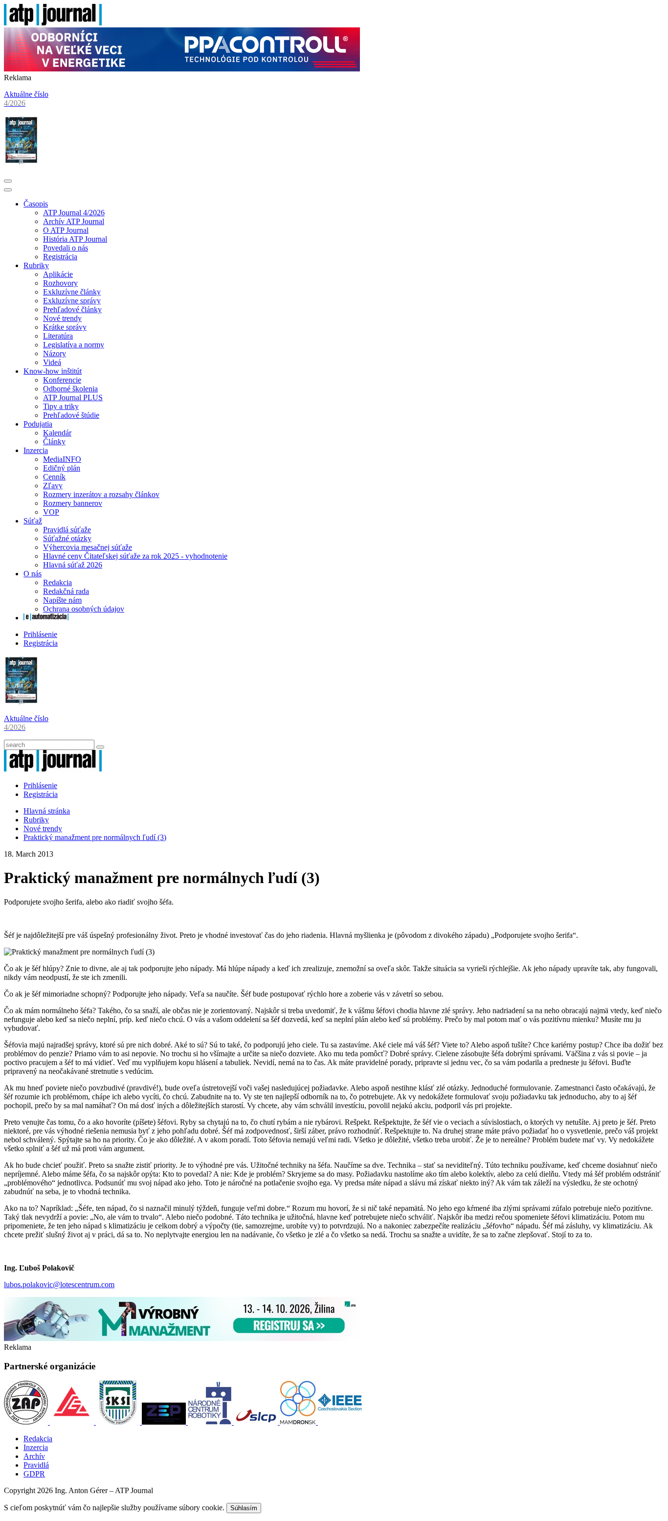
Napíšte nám (62, 600)
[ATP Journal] (53, 23)
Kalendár (57, 433)
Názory (54, 353)
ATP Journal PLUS (73, 397)
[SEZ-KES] (73, 1422)
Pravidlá (36, 1465)
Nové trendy (62, 318)
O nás (32, 573)
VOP (51, 512)
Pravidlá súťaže (67, 529)
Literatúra (58, 336)
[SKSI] (119, 1422)
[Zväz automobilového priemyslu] (27, 1422)
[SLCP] (257, 1422)
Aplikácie (58, 274)
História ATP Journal (75, 239)
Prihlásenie (40, 634)
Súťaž (32, 521)
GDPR (34, 1474)
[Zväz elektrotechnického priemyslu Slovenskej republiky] (165, 1422)
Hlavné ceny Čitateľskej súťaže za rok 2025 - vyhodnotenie (135, 556)
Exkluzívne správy (72, 300)
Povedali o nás (65, 248)
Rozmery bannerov (72, 503)
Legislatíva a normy (73, 345)
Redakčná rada (66, 591)
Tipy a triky (61, 406)
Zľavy (53, 485)
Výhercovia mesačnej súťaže (87, 547)
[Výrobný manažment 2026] (182, 1338)
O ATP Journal (66, 230)
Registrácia (60, 256)
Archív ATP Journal (73, 221)
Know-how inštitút (52, 371)
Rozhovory (60, 283)
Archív (34, 1456)
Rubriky (36, 265)
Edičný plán (61, 468)
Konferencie (62, 380)
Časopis (35, 204)
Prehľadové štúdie (71, 415)
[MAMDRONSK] (299, 1422)
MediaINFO (62, 459)
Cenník (54, 477)
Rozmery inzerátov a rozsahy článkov (101, 494)
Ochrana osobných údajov (83, 609)
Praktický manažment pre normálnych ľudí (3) (94, 837)
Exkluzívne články (72, 292)
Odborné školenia (70, 389)
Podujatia (37, 424)
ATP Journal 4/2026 (74, 212)
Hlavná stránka (46, 811)
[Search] (100, 747)
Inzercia (35, 450)
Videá (52, 362)
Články (54, 441)
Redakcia (57, 582)
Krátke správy (65, 327)
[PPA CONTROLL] (182, 69)
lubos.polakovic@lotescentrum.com (59, 1284)
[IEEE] (340, 1422)
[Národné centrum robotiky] (211, 1422)
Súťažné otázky (67, 538)
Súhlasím (243, 1508)
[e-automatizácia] (45, 617)
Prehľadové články (72, 309)
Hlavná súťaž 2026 (72, 565)
